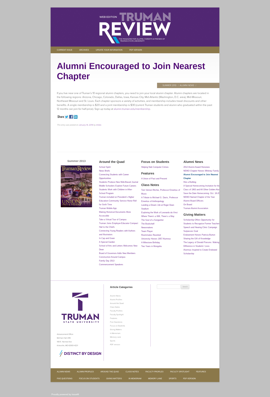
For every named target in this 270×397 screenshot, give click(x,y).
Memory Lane (115, 337)
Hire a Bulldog (189, 182)
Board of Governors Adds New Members (117, 253)
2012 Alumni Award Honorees (196, 167)
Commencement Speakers (111, 264)
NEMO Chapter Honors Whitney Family (201, 171)
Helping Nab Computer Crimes (155, 167)
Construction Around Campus (112, 257)
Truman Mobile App (108, 208)
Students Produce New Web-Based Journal (118, 182)
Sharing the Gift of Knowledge (196, 238)
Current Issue (64, 50)
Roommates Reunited (151, 235)
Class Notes (115, 307)
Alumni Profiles (116, 299)
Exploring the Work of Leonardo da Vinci (159, 212)
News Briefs (104, 171)
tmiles (98, 125)
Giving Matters (116, 329)
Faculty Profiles (116, 311)
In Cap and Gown (107, 238)
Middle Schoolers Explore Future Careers (117, 186)
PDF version (135, 50)
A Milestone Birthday (150, 242)
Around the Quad (117, 303)
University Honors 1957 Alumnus (156, 239)
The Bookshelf (147, 224)
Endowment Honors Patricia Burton (199, 235)
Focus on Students (117, 326)
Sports (112, 341)
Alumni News (187, 85)
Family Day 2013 (106, 261)
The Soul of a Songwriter (152, 220)
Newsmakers (147, 227)
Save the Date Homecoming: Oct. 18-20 (201, 193)
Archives (84, 50)
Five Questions (116, 322)
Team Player (147, 231)
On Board (187, 204)
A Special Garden (107, 242)
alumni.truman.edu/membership (132, 109)
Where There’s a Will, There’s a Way (157, 216)
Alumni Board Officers (193, 201)
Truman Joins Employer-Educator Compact (118, 223)
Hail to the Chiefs (107, 227)
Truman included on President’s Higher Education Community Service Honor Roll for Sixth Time (118, 201)
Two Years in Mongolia (151, 246)
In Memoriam (115, 333)
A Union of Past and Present (154, 178)
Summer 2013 (169, 85)
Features (113, 318)
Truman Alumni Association (195, 208)
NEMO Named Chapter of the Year (199, 197)
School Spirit (105, 167)
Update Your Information (109, 50)
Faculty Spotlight (116, 314)
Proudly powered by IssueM (65, 394)
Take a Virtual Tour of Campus (113, 219)
